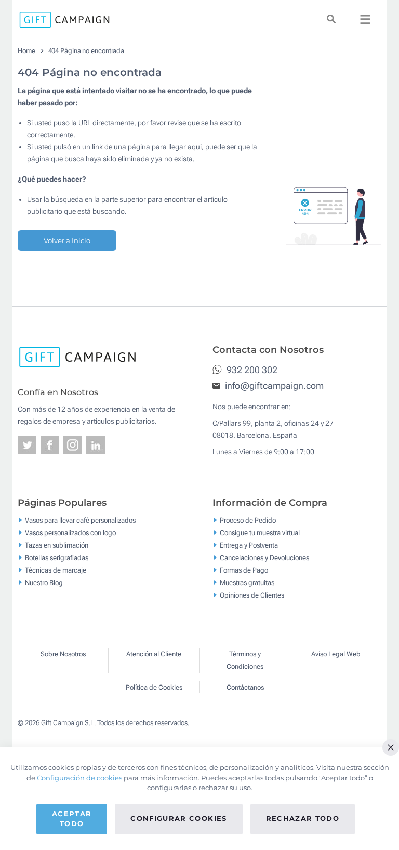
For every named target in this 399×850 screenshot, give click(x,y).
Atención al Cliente (153, 654)
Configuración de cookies (79, 777)
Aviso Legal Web (336, 654)
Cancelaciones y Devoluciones (264, 557)
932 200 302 (250, 369)
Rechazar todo (303, 818)
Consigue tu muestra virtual (260, 532)
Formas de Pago (244, 570)
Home (26, 51)
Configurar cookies (178, 818)
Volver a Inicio (67, 240)
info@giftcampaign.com (273, 385)
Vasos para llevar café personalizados (80, 520)
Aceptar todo (71, 818)
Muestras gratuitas (247, 582)
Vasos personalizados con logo (70, 532)
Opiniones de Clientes (252, 595)
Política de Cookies (154, 687)
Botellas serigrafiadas (56, 557)
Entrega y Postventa (249, 545)
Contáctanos (245, 687)
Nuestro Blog (44, 582)
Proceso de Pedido (248, 520)
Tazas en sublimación (56, 545)
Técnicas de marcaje (55, 570)
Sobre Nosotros (63, 654)
